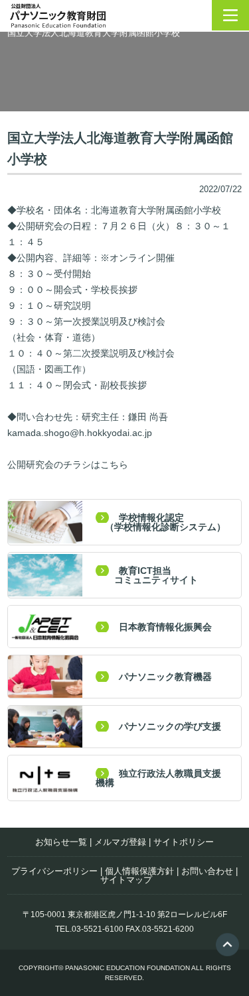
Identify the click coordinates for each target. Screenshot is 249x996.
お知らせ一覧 (61, 842)
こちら (114, 464)
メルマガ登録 (120, 842)
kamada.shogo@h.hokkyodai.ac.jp (79, 432)
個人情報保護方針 (139, 871)
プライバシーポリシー (54, 871)
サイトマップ (126, 880)
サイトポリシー (183, 842)
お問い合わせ (207, 871)
